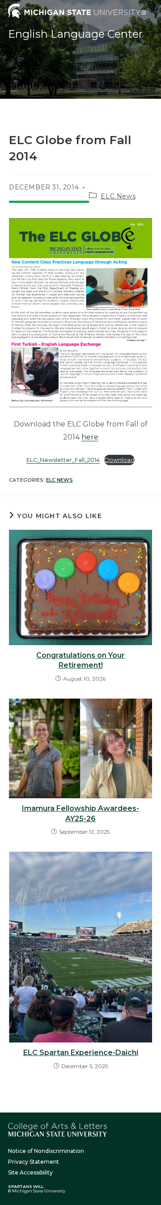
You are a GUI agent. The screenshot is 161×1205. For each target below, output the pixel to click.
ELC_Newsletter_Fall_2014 (63, 460)
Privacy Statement (33, 1161)
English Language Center (75, 33)
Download (119, 460)
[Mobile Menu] (144, 12)
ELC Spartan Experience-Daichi (80, 1052)
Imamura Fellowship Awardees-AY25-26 (80, 813)
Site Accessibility (30, 1172)
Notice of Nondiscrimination (46, 1151)
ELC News (118, 196)
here (89, 437)
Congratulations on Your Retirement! (80, 660)
